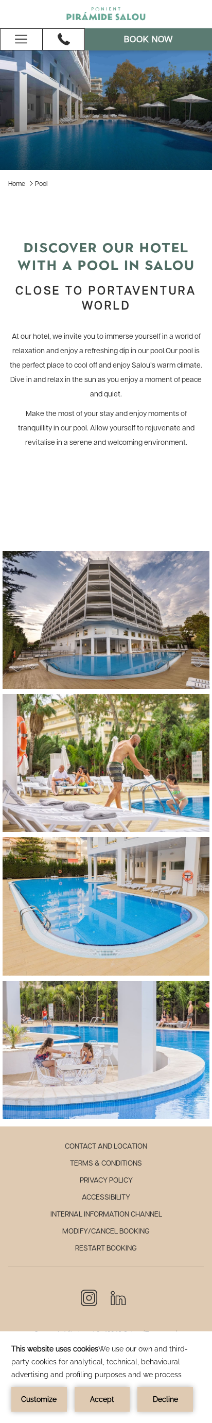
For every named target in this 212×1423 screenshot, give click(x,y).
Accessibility (106, 1197)
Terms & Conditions (106, 1163)
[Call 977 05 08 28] (64, 39)
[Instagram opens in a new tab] (89, 1297)
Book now (148, 39)
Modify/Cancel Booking (106, 1231)
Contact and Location (106, 1146)
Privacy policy (106, 1180)
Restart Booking (106, 1248)
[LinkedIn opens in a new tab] (118, 1297)
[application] (106, 1377)
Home (16, 184)
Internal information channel (106, 1214)
